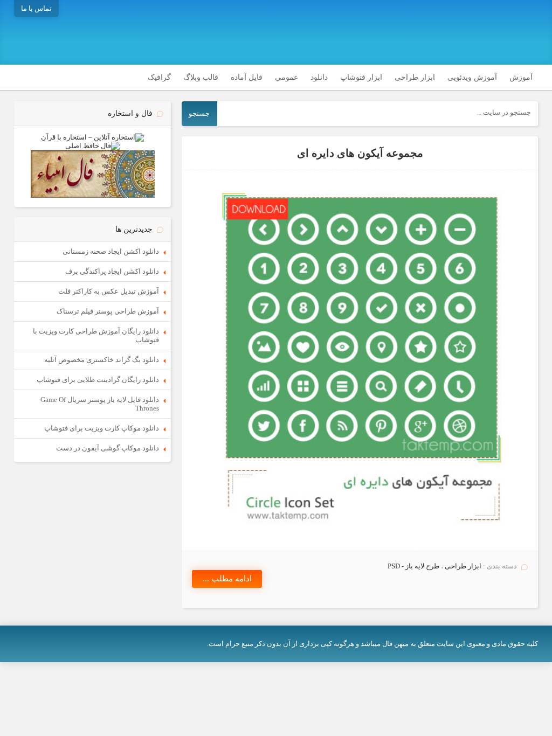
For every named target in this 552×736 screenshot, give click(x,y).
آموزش (521, 77)
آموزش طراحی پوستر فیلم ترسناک (108, 311)
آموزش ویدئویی (472, 77)
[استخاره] (92, 137)
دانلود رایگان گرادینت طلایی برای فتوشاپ (98, 380)
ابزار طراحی (415, 77)
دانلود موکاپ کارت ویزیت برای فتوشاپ (101, 428)
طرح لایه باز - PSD (413, 566)
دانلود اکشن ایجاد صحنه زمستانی (111, 251)
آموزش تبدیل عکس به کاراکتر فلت (108, 291)
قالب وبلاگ (200, 77)
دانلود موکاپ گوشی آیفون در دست (107, 448)
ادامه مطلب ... (227, 578)
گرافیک (159, 77)
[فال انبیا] (93, 195)
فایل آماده (247, 77)
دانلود (319, 77)
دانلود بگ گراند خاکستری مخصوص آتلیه (101, 360)
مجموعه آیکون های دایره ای (360, 153)
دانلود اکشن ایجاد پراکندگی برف (112, 271)
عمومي (286, 77)
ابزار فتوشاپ (361, 77)
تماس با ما (36, 8)
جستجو (199, 113)
